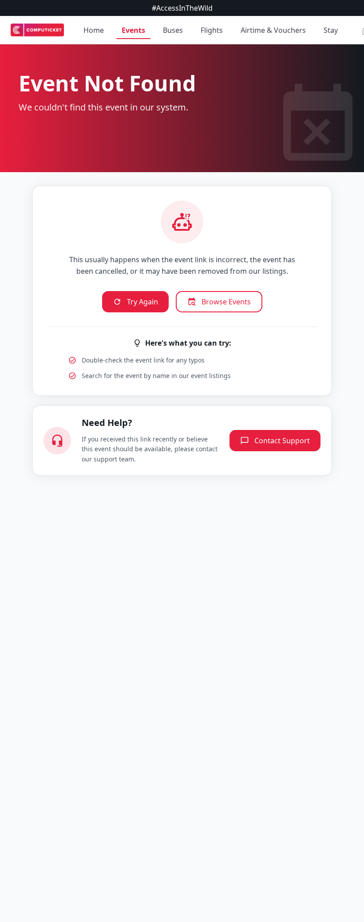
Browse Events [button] (226, 302)
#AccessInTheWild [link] (182, 8)
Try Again (142, 302)
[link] (37, 30)
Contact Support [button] (282, 440)
